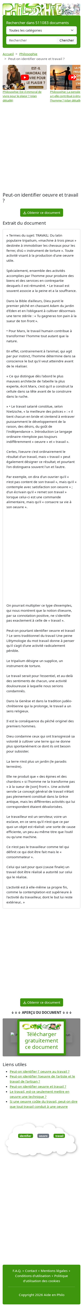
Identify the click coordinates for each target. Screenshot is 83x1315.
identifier (25, 1135)
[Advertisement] (41, 147)
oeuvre (43, 1135)
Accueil (8, 54)
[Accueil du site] (41, 7)
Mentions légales (54, 1270)
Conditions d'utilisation (32, 1276)
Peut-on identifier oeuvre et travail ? (38, 1086)
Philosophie (28, 54)
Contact (31, 1270)
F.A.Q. (17, 1270)
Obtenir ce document (43, 212)
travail (59, 1135)
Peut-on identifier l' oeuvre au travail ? (39, 1071)
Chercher (67, 40)
